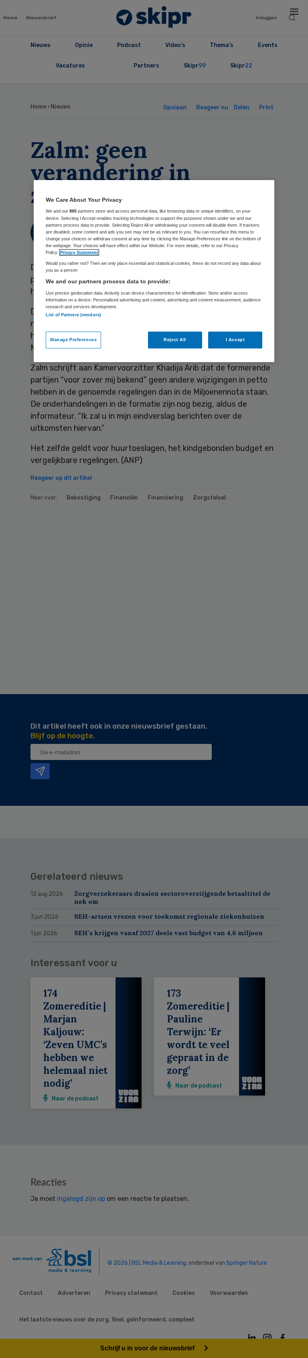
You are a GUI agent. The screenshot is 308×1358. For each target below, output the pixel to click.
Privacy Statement (79, 252)
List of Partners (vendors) (73, 314)
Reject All (175, 339)
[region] (154, 271)
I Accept (235, 339)
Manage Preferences (73, 339)
